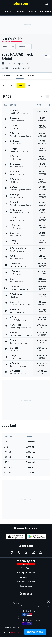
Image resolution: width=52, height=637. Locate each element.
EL (4, 85)
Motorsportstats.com (26, 581)
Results (20, 75)
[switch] (42, 96)
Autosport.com (26, 577)
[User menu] (46, 4)
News (31, 75)
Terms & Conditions (12, 627)
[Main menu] (5, 4)
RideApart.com (26, 586)
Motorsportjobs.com (26, 572)
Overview (6, 75)
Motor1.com (26, 568)
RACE (21, 85)
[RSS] (40, 552)
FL (29, 85)
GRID (12, 85)
